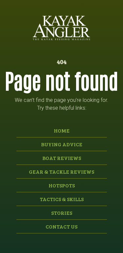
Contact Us (61, 226)
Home (62, 130)
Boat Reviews (61, 157)
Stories (61, 212)
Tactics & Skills (62, 199)
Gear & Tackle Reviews (61, 171)
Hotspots (62, 185)
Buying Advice (61, 144)
